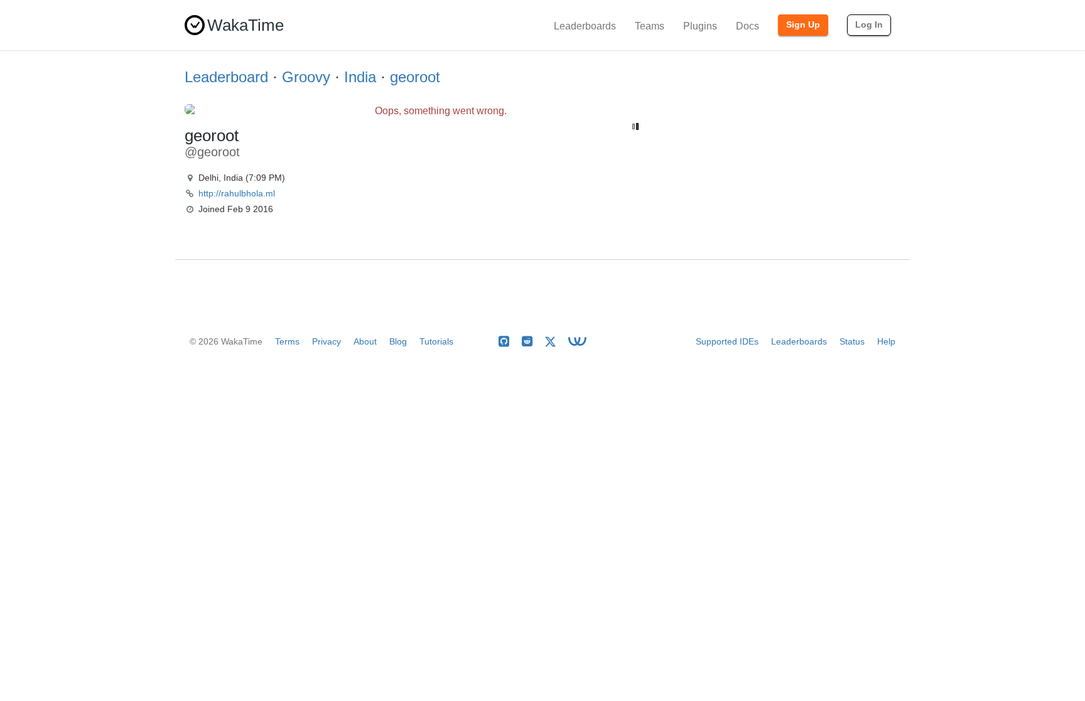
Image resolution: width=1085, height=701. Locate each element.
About (365, 341)
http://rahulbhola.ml (236, 193)
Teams (649, 26)
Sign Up (803, 24)
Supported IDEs (727, 341)
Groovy (306, 76)
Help (886, 341)
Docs (747, 26)
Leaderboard (226, 76)
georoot (415, 76)
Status (852, 341)
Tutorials (436, 341)
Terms (287, 341)
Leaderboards (585, 26)
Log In (869, 24)
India (360, 76)
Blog (398, 341)
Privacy (326, 341)
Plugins (700, 26)
